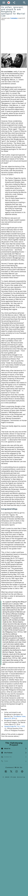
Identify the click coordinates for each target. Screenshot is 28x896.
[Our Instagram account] (16, 771)
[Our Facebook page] (6, 771)
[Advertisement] (14, 37)
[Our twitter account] (11, 771)
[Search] (8, 2)
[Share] (14, 2)
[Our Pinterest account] (22, 771)
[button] (14, 748)
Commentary (14, 18)
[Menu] (3, 2)
